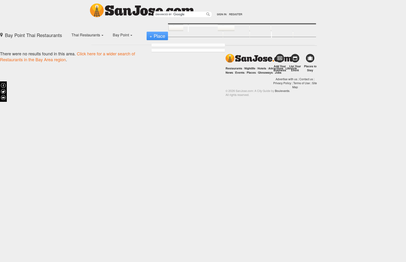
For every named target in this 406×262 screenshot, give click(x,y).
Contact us (306, 79)
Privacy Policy (282, 83)
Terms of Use (301, 83)
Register (235, 14)
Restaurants (234, 68)
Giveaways (265, 72)
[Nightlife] (231, 28)
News (229, 72)
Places (251, 72)
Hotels (262, 68)
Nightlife (249, 68)
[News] (175, 28)
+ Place (157, 35)
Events (240, 72)
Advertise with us (286, 79)
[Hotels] (255, 28)
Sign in (221, 14)
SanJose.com (259, 58)
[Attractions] (282, 28)
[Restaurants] (200, 27)
